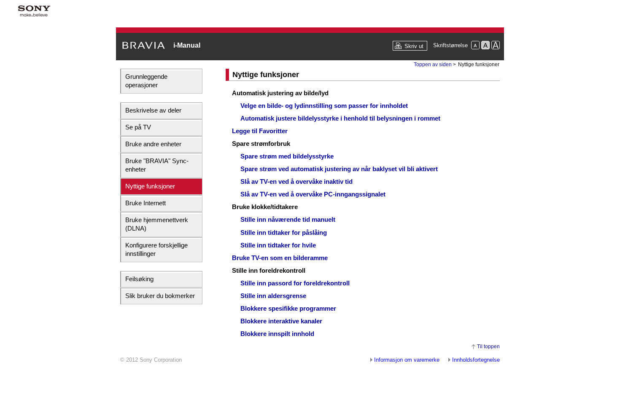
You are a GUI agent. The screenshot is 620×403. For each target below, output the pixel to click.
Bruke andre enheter (153, 144)
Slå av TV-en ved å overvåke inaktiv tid (296, 181)
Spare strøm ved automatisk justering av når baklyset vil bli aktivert (339, 168)
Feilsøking (139, 278)
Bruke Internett (145, 203)
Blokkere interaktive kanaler (281, 321)
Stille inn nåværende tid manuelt (287, 219)
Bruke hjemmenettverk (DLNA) (156, 224)
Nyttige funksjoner (150, 186)
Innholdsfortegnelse (476, 360)
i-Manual (186, 45)
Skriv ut (413, 46)
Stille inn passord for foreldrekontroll (295, 283)
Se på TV (138, 127)
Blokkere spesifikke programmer (288, 308)
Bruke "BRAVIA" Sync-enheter (157, 165)
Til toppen (488, 346)
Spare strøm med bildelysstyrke (287, 156)
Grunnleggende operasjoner (146, 81)
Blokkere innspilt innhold (277, 333)
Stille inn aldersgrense (273, 295)
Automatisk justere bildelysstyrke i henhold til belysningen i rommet (340, 118)
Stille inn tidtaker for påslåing (283, 232)
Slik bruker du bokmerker (160, 295)
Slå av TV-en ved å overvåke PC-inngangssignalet (312, 194)
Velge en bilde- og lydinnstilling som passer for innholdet (324, 105)
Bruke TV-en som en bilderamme (280, 257)
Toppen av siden (433, 64)
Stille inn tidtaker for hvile (278, 245)
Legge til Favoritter (260, 130)
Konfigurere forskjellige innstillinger (156, 249)
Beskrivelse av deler (153, 110)
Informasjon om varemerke (406, 360)
